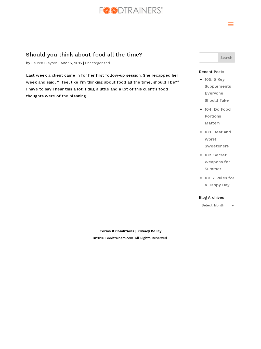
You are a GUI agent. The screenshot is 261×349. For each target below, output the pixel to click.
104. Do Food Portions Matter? (218, 116)
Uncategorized (97, 63)
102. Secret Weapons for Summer (217, 162)
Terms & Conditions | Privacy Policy (130, 231)
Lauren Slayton (44, 63)
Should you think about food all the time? (84, 54)
